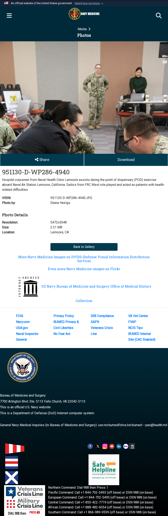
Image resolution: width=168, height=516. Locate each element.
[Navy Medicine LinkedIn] (118, 446)
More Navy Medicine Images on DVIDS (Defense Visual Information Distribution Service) (84, 259)
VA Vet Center (138, 316)
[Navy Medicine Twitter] (98, 446)
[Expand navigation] (9, 15)
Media (82, 29)
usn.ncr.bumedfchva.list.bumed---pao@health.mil (132, 425)
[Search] (159, 15)
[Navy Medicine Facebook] (90, 446)
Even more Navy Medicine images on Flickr (84, 269)
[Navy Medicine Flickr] (125, 446)
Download (126, 159)
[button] (89, 3)
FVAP (132, 322)
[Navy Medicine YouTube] (112, 446)
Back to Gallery (84, 247)
